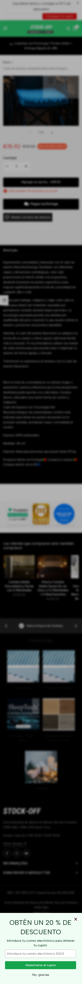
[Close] (76, 919)
